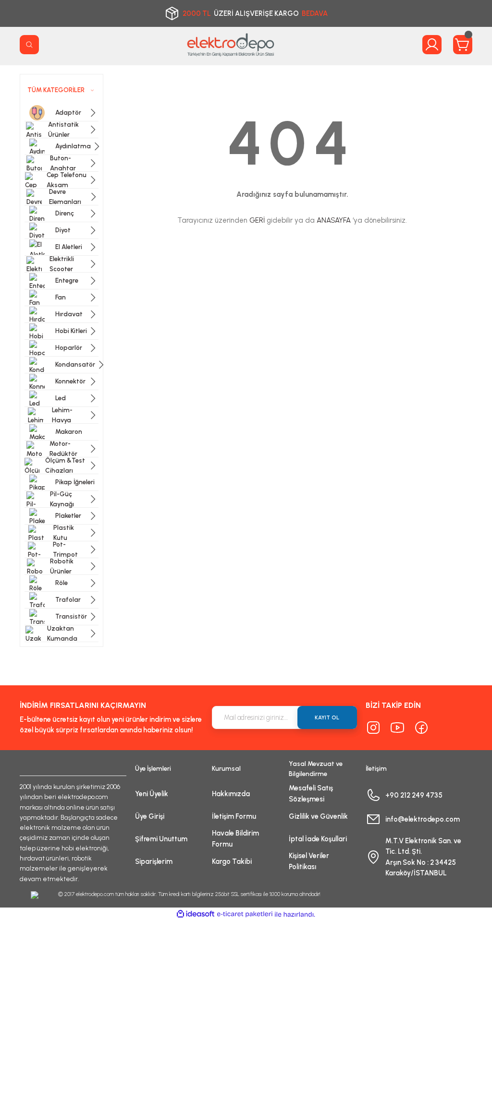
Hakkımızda (231, 793)
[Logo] (230, 45)
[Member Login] (432, 44)
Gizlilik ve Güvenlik (318, 816)
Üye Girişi (149, 816)
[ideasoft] (195, 914)
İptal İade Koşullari (318, 839)
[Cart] (462, 44)
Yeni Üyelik (151, 793)
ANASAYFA (334, 220)
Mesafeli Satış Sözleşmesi (311, 793)
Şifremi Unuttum (161, 839)
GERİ (257, 220)
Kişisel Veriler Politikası (309, 861)
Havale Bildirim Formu (235, 838)
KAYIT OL (327, 717)
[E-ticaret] (245, 914)
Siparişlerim (153, 861)
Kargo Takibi (232, 861)
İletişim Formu (234, 816)
